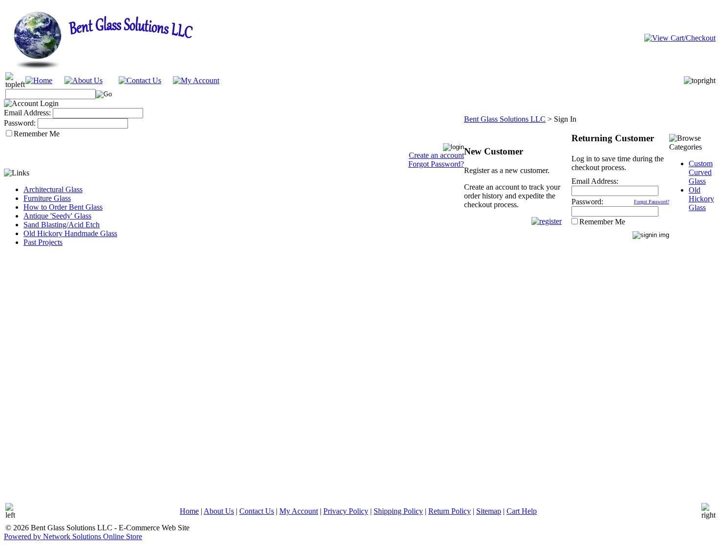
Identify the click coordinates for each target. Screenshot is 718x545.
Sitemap (488, 511)
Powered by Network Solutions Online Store (73, 536)
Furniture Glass (47, 198)
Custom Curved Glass (701, 172)
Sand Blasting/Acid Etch (61, 224)
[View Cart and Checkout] (680, 37)
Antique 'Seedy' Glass (57, 216)
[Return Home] (38, 80)
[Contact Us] (140, 80)
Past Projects (43, 242)
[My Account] (196, 80)
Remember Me (37, 134)
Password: (20, 123)
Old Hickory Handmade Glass (70, 233)
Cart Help (522, 511)
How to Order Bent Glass (63, 207)
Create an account (436, 155)
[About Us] (83, 80)
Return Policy (449, 511)
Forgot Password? (436, 164)
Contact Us (256, 511)
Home (189, 511)
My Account (298, 511)
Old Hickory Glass (701, 199)
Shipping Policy (398, 511)
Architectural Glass (53, 189)
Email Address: (27, 113)
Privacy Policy (345, 511)
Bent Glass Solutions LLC (505, 119)
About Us (219, 511)
